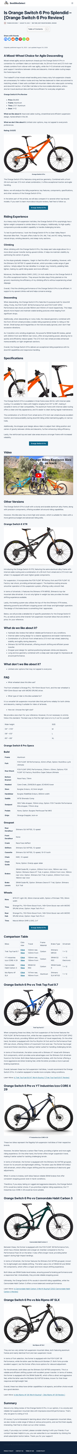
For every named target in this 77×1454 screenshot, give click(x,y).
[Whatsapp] (24, 39)
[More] (27, 39)
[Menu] (72, 3)
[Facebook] (5, 39)
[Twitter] (9, 39)
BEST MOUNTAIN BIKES (44, 23)
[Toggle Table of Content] (46, 29)
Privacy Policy (8, 1451)
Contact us (19, 1451)
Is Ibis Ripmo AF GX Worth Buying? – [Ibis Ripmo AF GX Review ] (39, 1395)
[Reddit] (13, 39)
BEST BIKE (35, 23)
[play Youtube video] (38, 475)
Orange (54, 23)
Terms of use (30, 1451)
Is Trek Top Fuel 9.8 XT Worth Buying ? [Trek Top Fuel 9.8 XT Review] (41, 1078)
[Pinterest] (20, 39)
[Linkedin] (16, 39)
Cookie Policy (40, 1451)
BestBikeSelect (17, 3)
